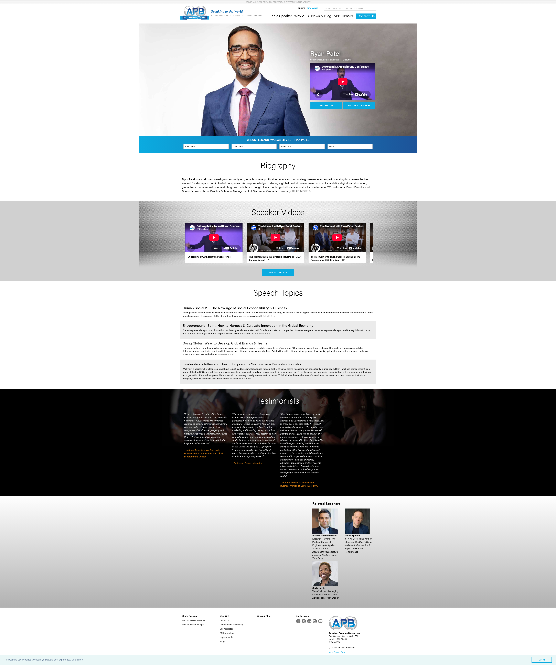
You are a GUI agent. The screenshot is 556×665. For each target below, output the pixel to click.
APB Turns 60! (344, 15)
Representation (227, 637)
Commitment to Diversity (231, 624)
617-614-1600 (312, 8)
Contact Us (366, 15)
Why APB (301, 15)
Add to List (326, 105)
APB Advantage (227, 632)
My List (301, 8)
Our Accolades (226, 628)
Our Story (224, 620)
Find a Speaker (280, 15)
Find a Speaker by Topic (193, 624)
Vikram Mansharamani (324, 535)
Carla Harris (318, 588)
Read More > (301, 191)
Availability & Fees (359, 105)
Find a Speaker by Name (193, 620)
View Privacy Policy (337, 651)
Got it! (542, 660)
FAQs (222, 641)
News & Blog (321, 15)
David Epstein (352, 535)
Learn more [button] (78, 659)
